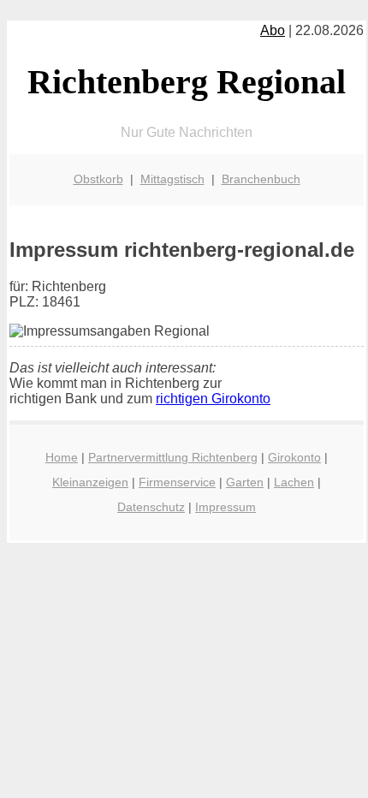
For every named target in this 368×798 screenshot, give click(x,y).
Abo (272, 30)
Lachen (294, 482)
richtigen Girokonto (213, 398)
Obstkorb (98, 179)
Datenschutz (151, 507)
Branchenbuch (261, 179)
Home (61, 457)
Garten (245, 482)
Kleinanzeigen (90, 482)
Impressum (225, 507)
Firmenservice (177, 482)
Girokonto (294, 457)
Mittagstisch (172, 179)
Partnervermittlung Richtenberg (173, 457)
